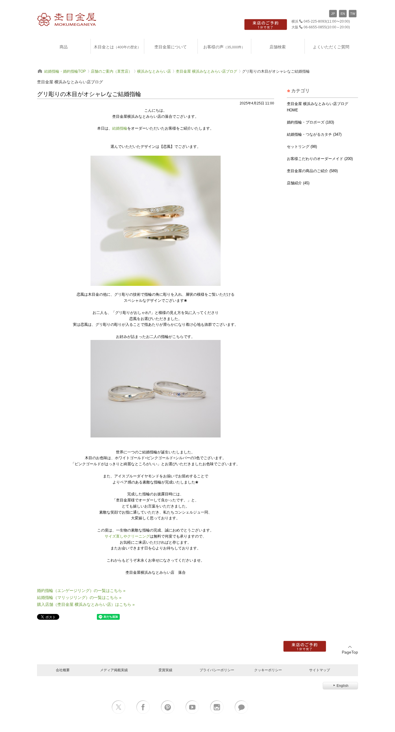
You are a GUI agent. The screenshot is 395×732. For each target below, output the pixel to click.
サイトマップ (319, 670)
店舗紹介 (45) (298, 183)
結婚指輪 (119, 128)
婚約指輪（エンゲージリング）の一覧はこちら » (81, 590)
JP (333, 13)
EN (343, 13)
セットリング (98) (302, 146)
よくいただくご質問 (331, 46)
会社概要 (63, 670)
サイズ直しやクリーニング (127, 536)
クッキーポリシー (268, 670)
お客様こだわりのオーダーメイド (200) (320, 159)
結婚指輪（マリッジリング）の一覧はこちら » (79, 597)
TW (352, 13)
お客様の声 (224, 46)
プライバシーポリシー (217, 670)
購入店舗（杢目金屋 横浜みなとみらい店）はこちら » (86, 604)
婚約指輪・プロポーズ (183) (310, 122)
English (342, 686)
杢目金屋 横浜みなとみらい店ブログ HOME (317, 107)
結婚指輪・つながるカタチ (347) (314, 134)
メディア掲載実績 (114, 670)
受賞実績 (165, 670)
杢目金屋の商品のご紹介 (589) (312, 171)
